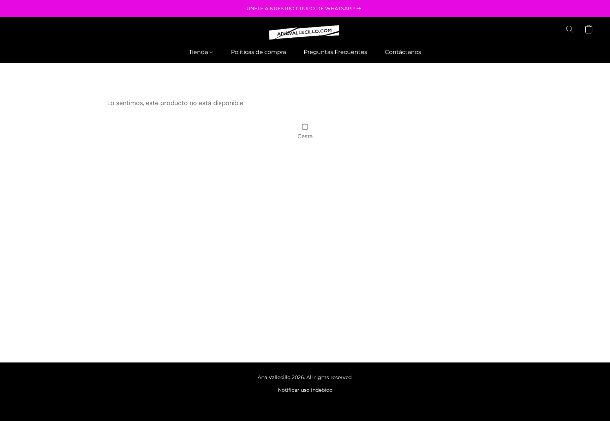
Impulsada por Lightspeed (305, 402)
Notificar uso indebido (305, 390)
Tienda (199, 52)
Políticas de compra (258, 52)
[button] (305, 32)
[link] (305, 8)
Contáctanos (403, 52)
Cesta (305, 136)
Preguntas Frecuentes (335, 52)
